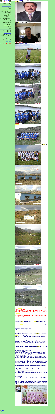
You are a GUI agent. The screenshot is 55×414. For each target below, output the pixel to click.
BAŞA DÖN (1, 411)
